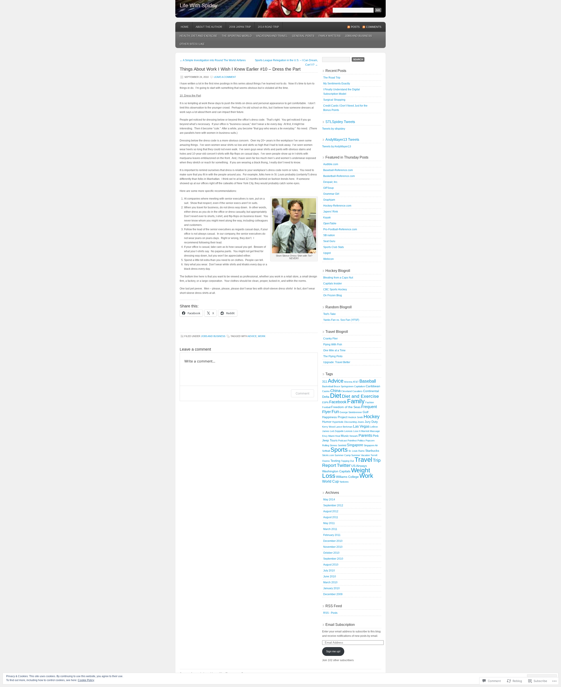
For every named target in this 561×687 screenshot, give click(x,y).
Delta (325, 396)
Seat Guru (329, 241)
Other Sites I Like (192, 44)
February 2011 (332, 535)
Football (326, 407)
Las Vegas (361, 426)
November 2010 (333, 546)
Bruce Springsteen (343, 386)
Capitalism (359, 386)
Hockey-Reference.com (337, 205)
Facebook (337, 402)
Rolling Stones (329, 445)
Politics (361, 440)
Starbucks (372, 450)
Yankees (344, 481)
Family (356, 401)
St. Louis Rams (356, 451)
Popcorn (370, 440)
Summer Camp (343, 455)
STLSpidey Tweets (340, 122)
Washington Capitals (336, 471)
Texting (335, 460)
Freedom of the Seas (345, 407)
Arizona (348, 381)
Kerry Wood (328, 426)
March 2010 (330, 582)
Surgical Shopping (334, 99)
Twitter (344, 465)
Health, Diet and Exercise (198, 35)
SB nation (329, 235)
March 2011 (330, 529)
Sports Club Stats (333, 247)
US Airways (359, 466)
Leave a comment (225, 77)
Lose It (356, 431)
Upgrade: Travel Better (336, 362)
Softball (326, 451)
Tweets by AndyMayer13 (336, 146)
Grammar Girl (331, 193)
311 (324, 381)
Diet (335, 395)
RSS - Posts (330, 612)
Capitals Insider (332, 283)
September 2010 (333, 558)
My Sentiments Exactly (336, 83)
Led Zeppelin (337, 431)
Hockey (372, 416)
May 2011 (329, 523)
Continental (371, 391)
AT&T (356, 381)
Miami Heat (334, 436)
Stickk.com (328, 455)
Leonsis (348, 431)
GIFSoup (328, 187)
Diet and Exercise (360, 396)
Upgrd (327, 253)
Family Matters (330, 35)
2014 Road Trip (268, 27)
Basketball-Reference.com (339, 176)
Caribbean (373, 386)
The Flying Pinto (333, 356)
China (335, 391)
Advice (252, 336)
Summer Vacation (360, 455)
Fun (335, 411)
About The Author (209, 27)
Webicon (328, 259)
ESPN (325, 402)
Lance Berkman (344, 426)
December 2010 (333, 540)
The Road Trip (331, 77)
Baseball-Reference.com (338, 170)
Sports (339, 449)
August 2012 (330, 511)
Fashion (369, 402)
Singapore (355, 445)
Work (261, 336)
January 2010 (331, 588)
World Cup (330, 481)
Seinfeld (342, 445)
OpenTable (329, 223)
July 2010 (329, 570)
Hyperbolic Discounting (344, 422)
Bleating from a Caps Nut (338, 277)
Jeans (360, 422)
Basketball (327, 386)
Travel (363, 459)
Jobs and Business (358, 35)
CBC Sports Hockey (335, 289)
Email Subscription (340, 624)
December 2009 (333, 594)
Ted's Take (329, 314)
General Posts (303, 35)
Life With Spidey (198, 5)
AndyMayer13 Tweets (342, 139)
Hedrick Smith (355, 417)
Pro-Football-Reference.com (340, 229)
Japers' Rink (330, 211)
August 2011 (330, 517)
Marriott (365, 431)
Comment (302, 393)
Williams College (347, 476)
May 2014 (329, 499)
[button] (294, 225)
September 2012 (333, 505)
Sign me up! (333, 651)
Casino (326, 391)
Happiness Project (334, 417)
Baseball (367, 381)
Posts (355, 27)
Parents (365, 435)
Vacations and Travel (272, 35)
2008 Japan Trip (240, 27)
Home (185, 27)
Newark (354, 436)
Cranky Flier (330, 338)
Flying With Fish (332, 344)
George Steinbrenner (351, 412)
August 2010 (330, 564)
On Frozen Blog (332, 295)
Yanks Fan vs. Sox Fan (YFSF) (341, 319)
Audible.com (330, 164)
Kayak (327, 217)
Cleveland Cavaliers (351, 391)
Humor (327, 421)
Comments (373, 27)
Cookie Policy (86, 680)
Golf (365, 412)
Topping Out (347, 461)
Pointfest (352, 440)
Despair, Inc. (330, 182)
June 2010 (329, 576)
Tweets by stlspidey (333, 128)
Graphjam (329, 199)
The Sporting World (237, 35)
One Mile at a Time (334, 350)
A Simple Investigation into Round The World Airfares (213, 60)
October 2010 (331, 552)
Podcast (342, 440)
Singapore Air (371, 445)
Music (345, 435)
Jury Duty (371, 421)
